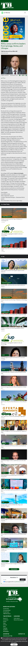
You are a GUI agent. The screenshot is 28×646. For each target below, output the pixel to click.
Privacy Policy (18, 641)
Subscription (17, 618)
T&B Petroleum (6, 613)
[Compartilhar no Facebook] (19, 75)
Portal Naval (6, 612)
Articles (5, 625)
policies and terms (19, 582)
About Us (5, 618)
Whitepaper (6, 631)
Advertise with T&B (7, 636)
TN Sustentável (6, 610)
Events (4, 621)
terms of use (24, 641)
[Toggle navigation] (25, 12)
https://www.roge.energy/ (16, 200)
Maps (4, 623)
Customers (5, 620)
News (4, 626)
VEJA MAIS (14, 569)
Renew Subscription (18, 620)
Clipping (5, 628)
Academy (5, 630)
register (22, 579)
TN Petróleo (6, 609)
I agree (14, 644)
